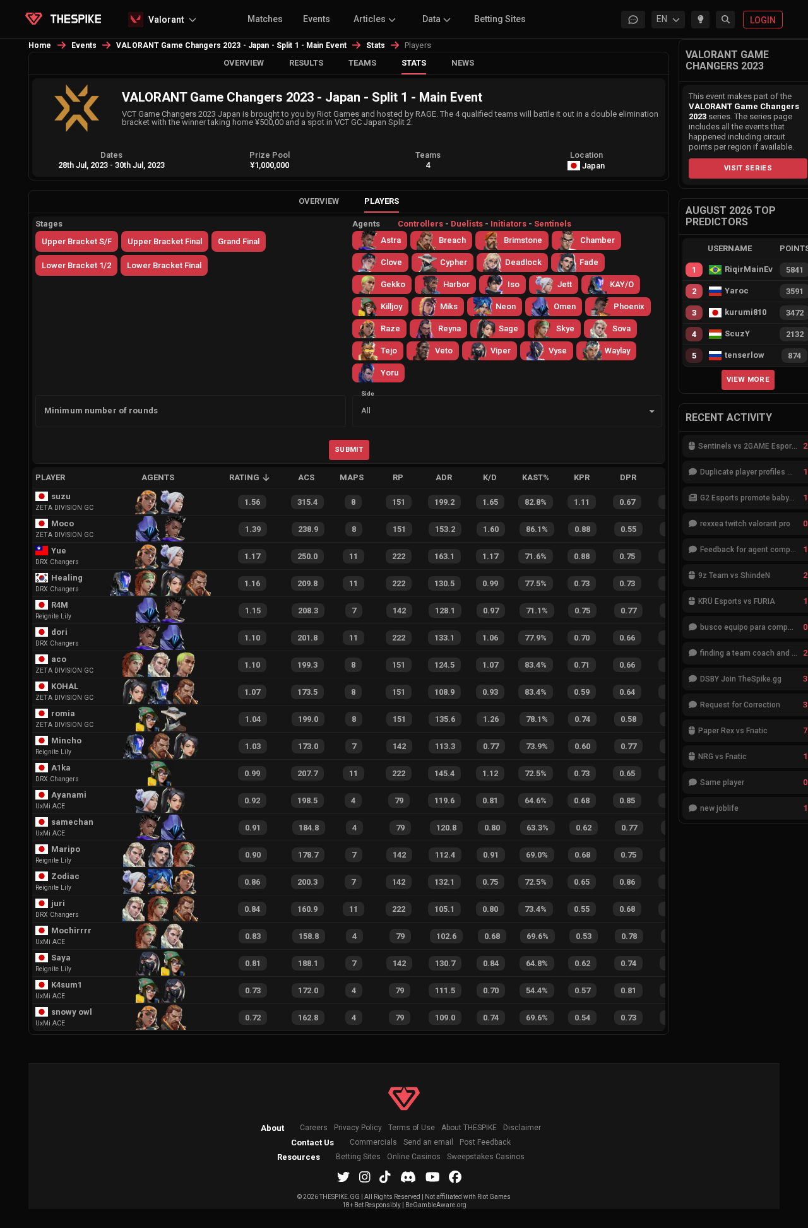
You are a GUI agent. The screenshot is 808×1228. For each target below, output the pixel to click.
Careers (314, 1128)
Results (306, 63)
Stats (375, 45)
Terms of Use (411, 1128)
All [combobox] (366, 410)
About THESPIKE (469, 1128)
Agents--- (461, 224)
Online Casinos (414, 1157)
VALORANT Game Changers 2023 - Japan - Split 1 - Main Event (231, 45)
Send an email (428, 1142)
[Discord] (408, 1177)
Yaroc (737, 290)
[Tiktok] (385, 1177)
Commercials (373, 1142)
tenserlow (744, 355)
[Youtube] (432, 1177)
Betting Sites (500, 19)
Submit (349, 449)
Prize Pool (269, 155)
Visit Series (748, 167)
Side (367, 392)
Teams (362, 63)
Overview (243, 63)
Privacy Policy (358, 1128)
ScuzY (737, 333)
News (462, 63)
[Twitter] (343, 1177)
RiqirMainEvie (749, 269)
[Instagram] (365, 1177)
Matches (265, 19)
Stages (48, 224)
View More (748, 379)
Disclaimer (522, 1128)
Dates (111, 155)
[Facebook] (455, 1177)
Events (316, 19)
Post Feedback (485, 1142)
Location (586, 155)
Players (381, 201)
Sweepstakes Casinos (486, 1157)
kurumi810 (745, 312)
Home (40, 45)
